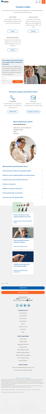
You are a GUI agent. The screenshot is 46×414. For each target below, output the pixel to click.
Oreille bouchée (23, 347)
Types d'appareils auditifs (23, 349)
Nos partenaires (23, 313)
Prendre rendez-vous (23, 292)
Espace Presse (23, 321)
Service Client (23, 318)
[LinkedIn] (21, 305)
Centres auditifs (23, 364)
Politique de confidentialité (20, 378)
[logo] (4, 1)
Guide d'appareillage (23, 336)
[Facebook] (17, 305)
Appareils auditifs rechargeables (23, 355)
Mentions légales (28, 378)
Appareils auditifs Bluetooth (23, 352)
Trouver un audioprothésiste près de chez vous (23, 367)
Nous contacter (23, 316)
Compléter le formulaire (33, 111)
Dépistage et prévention (23, 344)
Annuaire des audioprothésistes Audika (23, 370)
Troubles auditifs (23, 341)
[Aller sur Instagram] (25, 305)
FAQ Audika (23, 329)
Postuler (13, 31)
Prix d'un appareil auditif (23, 358)
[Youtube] (28, 305)
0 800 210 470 (12, 111)
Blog (23, 332)
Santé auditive (23, 339)
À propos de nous (23, 310)
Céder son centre (23, 326)
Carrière (23, 324)
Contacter (33, 31)
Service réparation (23, 360)
